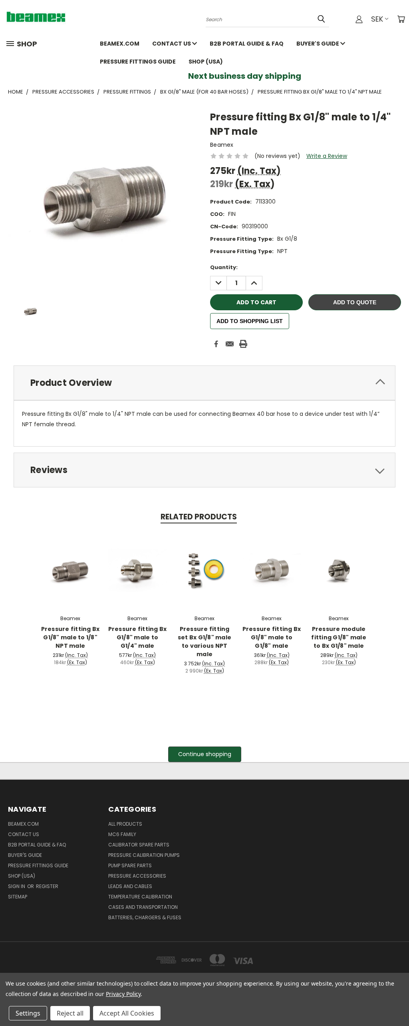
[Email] (230, 344)
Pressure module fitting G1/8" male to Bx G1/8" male (338, 637)
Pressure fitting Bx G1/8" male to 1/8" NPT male (70, 637)
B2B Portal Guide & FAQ (247, 44)
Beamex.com (119, 44)
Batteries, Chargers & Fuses (144, 917)
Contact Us (172, 44)
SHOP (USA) (206, 62)
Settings (28, 1013)
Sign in (17, 886)
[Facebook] (216, 344)
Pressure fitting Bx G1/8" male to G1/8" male (271, 637)
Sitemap (17, 896)
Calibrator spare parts (138, 844)
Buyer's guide (318, 44)
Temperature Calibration (140, 896)
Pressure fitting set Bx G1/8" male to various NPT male (204, 641)
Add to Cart (70, 569)
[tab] (204, 382)
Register (47, 886)
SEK (377, 19)
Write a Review (326, 156)
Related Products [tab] (199, 516)
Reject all (70, 1013)
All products (125, 823)
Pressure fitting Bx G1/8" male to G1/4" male (137, 637)
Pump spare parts (130, 865)
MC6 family (122, 834)
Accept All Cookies (126, 1013)
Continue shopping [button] (204, 754)
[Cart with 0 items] (401, 19)
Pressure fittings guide (138, 62)
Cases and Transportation (143, 907)
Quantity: (224, 267)
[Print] (243, 344)
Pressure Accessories (137, 875)
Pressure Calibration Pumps (144, 855)
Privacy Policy (123, 994)
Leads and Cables (130, 886)
